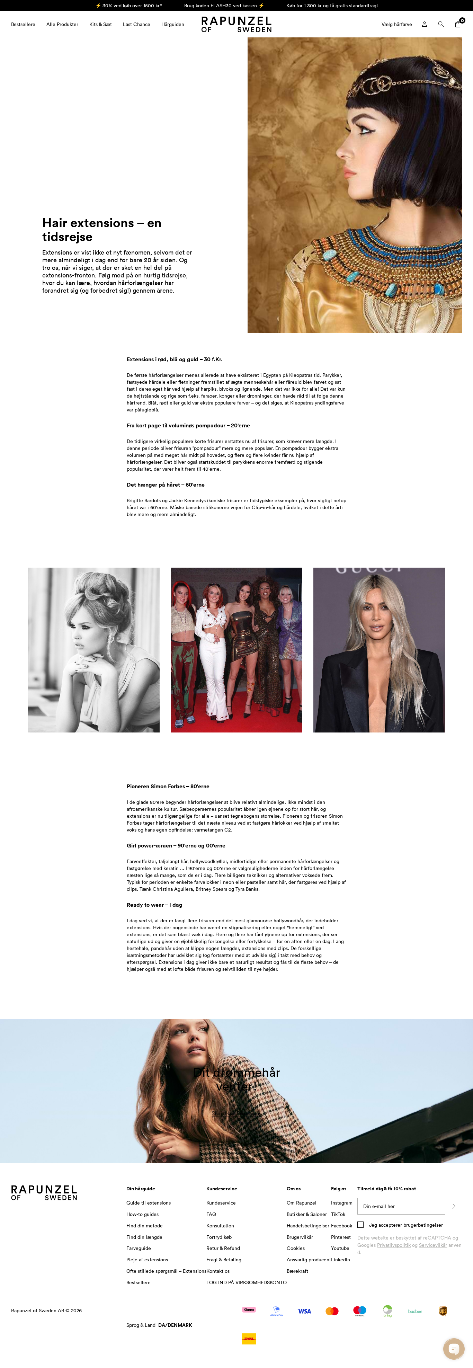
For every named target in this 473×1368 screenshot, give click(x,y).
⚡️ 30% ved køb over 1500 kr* (128, 5)
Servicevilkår (433, 1245)
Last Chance (136, 24)
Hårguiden (172, 24)
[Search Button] (441, 24)
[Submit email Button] (453, 1206)
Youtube (340, 1248)
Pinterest (341, 1237)
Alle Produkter (62, 24)
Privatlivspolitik (394, 1245)
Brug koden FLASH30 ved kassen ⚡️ (224, 5)
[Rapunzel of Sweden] (236, 24)
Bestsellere (23, 24)
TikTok (338, 1214)
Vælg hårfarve (397, 24)
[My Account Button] (424, 24)
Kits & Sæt (100, 24)
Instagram (341, 1202)
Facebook (341, 1225)
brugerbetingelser (422, 1225)
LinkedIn (340, 1259)
